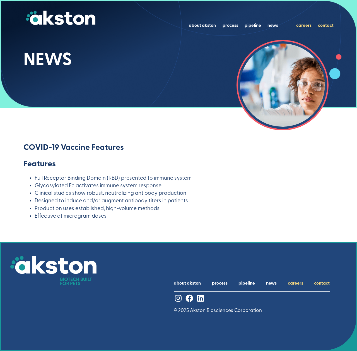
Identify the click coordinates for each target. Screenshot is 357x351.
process (230, 26)
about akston (202, 26)
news (272, 26)
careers (304, 26)
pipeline (253, 26)
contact (326, 26)
